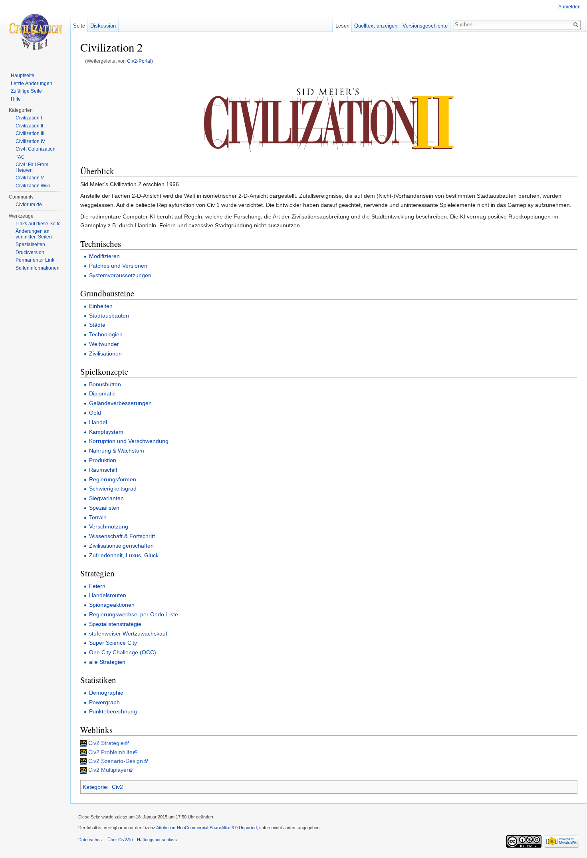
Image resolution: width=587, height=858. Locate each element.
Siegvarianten (106, 498)
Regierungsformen (112, 479)
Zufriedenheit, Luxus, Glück (124, 555)
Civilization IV (30, 141)
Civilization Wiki (33, 186)
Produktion (102, 460)
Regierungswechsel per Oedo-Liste (133, 614)
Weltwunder (104, 344)
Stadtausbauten (109, 315)
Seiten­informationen (37, 268)
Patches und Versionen (118, 265)
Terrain (98, 517)
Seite (79, 26)
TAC (20, 157)
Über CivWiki (120, 839)
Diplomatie (102, 393)
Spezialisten (104, 507)
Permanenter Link (35, 260)
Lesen (342, 26)
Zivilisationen (105, 353)
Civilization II (29, 126)
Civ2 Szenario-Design (115, 761)
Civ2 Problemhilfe (110, 752)
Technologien (106, 334)
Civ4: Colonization (36, 149)
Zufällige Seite (26, 91)
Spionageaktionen (112, 605)
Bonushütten (105, 384)
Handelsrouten (107, 595)
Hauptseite (22, 75)
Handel (98, 422)
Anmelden (569, 7)
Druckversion (30, 252)
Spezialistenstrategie (115, 624)
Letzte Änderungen (31, 83)
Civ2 (117, 787)
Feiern (97, 586)
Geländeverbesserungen (120, 403)
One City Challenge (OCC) (122, 652)
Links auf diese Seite (38, 223)
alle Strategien (107, 662)
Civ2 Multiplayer (108, 770)
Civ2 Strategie (106, 743)
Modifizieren (104, 256)
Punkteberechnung (113, 711)
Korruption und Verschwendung (129, 441)
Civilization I (29, 118)
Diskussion (103, 26)
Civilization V (30, 178)
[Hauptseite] (35, 32)
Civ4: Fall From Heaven (32, 167)
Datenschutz (90, 839)
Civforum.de (29, 204)
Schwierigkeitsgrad (113, 488)
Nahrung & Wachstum (116, 450)
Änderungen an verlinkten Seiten (34, 234)
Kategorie (95, 787)
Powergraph (104, 702)
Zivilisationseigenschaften (121, 545)
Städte (97, 325)
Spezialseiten (30, 244)
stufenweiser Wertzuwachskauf (128, 633)
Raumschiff (103, 470)
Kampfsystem (106, 432)
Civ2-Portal (139, 61)
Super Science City (113, 643)
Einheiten (101, 306)
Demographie (106, 692)
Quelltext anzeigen (375, 26)
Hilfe (16, 99)
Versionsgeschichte (425, 26)
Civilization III (30, 133)
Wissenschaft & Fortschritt (122, 536)
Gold (95, 412)
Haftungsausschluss (157, 839)
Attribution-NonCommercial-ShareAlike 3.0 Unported (206, 827)
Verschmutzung (108, 526)
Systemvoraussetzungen (120, 275)
